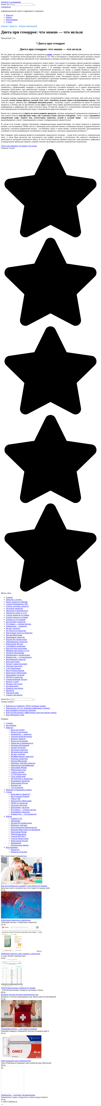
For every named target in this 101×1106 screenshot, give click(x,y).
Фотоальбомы (12, 20)
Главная (9, 597)
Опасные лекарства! (19, 759)
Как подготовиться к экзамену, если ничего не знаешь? (24, 886)
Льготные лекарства (14, 608)
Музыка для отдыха (14, 684)
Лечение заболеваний (15, 653)
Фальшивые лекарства (15, 637)
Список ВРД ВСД (18, 836)
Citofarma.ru (6, 7)
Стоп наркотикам (13, 668)
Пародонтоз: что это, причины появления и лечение (28, 708)
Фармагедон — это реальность (19, 657)
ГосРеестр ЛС (16, 818)
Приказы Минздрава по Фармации (25, 830)
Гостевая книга (12, 686)
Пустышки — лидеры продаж (18, 624)
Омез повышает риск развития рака (16, 1061)
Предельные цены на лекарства (19, 633)
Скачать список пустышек (17, 617)
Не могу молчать (13, 628)
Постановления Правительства (24, 827)
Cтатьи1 (9, 723)
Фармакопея (16, 843)
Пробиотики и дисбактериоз (18, 655)
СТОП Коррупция (18, 774)
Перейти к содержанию (11, 2)
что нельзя (32, 146)
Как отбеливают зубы (15, 715)
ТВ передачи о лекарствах (22, 779)
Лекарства (15, 850)
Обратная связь (12, 693)
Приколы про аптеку (14, 688)
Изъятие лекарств (18, 739)
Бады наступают (13, 662)
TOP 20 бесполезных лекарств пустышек (18, 988)
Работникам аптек (18, 770)
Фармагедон (16, 785)
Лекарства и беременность (17, 611)
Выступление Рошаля (15, 670)
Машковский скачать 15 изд (17, 651)
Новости (9, 15)
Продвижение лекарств (16, 659)
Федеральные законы (20, 845)
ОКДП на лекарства (14, 677)
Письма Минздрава (14, 635)
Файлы (9, 17)
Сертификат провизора (15, 646)
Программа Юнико (19, 767)
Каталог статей (12, 682)
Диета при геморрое (9, 146)
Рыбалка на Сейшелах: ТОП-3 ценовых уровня (26, 706)
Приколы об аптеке (19, 852)
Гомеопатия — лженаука (16, 626)
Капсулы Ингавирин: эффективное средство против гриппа (31, 712)
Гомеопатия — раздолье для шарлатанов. (18, 1095)
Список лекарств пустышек (17, 615)
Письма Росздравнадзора (16, 639)
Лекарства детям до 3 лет (16, 613)
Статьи (9, 22)
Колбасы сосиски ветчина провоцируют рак (19, 994)
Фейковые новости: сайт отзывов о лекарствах (20, 954)
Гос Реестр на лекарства (16, 631)
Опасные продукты (14, 666)
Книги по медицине (19, 741)
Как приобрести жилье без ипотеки (21, 710)
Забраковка (15, 821)
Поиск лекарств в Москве (17, 602)
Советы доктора (17, 772)
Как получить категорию (16, 648)
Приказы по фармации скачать (19, 790)
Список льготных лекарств (17, 606)
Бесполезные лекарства (15, 622)
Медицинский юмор (19, 752)
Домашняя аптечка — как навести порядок (19, 1029)
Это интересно (17, 787)
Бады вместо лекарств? (20, 794)
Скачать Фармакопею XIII (17, 604)
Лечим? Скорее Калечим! (16, 664)
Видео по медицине (19, 732)
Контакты (10, 690)
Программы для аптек (15, 675)
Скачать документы (14, 695)
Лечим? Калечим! (18, 747)
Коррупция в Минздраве (16, 673)
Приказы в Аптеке (14, 599)
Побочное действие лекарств (23, 763)
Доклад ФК (15, 799)
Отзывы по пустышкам (15, 619)
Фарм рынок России (14, 644)
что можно (22, 146)
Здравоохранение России (16, 679)
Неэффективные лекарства (22, 756)
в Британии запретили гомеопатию (16, 920)
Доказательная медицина (21, 736)
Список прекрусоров (19, 838)
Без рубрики (11, 725)
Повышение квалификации (22, 765)
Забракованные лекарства (16, 642)
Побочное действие (19, 825)
